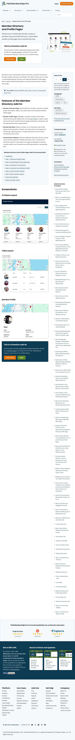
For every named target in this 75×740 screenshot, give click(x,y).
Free (32, 691)
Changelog (61, 134)
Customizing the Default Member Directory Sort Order (62, 411)
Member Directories (61, 572)
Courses (19, 698)
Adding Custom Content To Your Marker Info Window (63, 478)
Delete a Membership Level (62, 577)
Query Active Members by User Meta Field (63, 519)
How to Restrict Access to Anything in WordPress (63, 225)
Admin (57, 96)
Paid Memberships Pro (19, 2)
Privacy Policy (64, 708)
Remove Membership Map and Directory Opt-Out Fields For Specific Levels (63, 333)
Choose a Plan (66, 4)
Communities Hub (61, 524)
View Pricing (10, 59)
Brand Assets (64, 696)
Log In (56, 4)
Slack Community (51, 706)
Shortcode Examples (11, 177)
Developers (49, 701)
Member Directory (61, 113)
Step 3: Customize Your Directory (15, 165)
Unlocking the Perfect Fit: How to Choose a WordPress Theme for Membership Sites (62, 217)
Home (3, 21)
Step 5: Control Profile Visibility (15, 171)
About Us (63, 691)
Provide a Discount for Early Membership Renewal (35, 663)
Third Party (34, 706)
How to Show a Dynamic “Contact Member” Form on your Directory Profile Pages (63, 439)
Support (48, 691)
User (65, 102)
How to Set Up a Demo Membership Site (62, 297)
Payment (34, 703)
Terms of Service (65, 710)
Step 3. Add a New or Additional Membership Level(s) (62, 530)
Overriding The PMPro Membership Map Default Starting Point (63, 353)
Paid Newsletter (22, 703)
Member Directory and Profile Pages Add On (62, 592)
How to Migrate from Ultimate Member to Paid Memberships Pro (62, 207)
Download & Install (52, 696)
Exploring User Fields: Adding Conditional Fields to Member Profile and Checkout (63, 363)
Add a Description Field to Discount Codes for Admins (50, 663)
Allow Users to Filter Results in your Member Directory (63, 371)
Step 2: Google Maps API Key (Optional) (17, 162)
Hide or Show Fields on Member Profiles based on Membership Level (63, 511)
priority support (17, 52)
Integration (34, 701)
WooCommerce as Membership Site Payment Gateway (63, 566)
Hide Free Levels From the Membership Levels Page (65, 663)
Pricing (57, 10)
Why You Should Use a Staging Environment (62, 504)
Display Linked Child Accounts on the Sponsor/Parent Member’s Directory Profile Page (63, 428)
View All (33, 708)
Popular (58, 102)
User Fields (33, 119)
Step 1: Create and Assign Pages (15, 159)
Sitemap (62, 705)
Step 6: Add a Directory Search (14, 174)
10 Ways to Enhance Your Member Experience (63, 256)
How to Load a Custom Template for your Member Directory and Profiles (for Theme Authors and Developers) (63, 487)
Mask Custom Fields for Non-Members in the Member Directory (62, 312)
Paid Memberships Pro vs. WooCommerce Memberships (63, 281)
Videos (19, 708)
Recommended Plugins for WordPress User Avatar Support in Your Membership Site (63, 449)
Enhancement (59, 99)
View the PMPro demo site (23, 90)
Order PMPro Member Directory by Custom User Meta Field (63, 191)
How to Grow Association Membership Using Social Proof (63, 497)
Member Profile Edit (61, 541)
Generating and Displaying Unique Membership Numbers (63, 304)
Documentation (31, 10)
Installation (8, 156)
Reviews (4, 700)
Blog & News (21, 693)
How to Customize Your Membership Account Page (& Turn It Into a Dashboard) (63, 264)
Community (45, 10)
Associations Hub (61, 536)
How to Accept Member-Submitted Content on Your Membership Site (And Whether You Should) (63, 248)
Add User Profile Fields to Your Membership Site (62, 320)
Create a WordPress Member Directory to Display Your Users (61, 273)
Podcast (19, 706)
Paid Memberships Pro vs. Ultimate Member (63, 326)
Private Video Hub (61, 597)
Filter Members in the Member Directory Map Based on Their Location (62, 386)
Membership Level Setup (63, 549)
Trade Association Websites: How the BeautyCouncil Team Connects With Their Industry (61, 460)
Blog (47, 703)
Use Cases (17, 10)
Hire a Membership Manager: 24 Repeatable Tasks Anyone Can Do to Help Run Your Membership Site (63, 343)
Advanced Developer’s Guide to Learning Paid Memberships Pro (62, 378)
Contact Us (49, 708)
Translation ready (61, 145)
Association (59, 110)
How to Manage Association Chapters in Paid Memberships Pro (63, 238)
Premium (34, 693)
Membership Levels (61, 553)
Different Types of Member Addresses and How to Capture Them (63, 470)
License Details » (15, 669)
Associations (21, 691)
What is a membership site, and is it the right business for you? (63, 199)
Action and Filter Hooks (12, 180)
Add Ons (8, 21)
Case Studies (6, 703)
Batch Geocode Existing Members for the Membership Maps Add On (63, 403)
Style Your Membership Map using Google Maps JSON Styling (62, 419)
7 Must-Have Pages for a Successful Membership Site (63, 231)
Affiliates (63, 698)
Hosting (48, 698)
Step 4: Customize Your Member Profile (17, 168)
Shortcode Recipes (61, 586)
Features (5, 10)
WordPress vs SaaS (8, 710)
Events (62, 693)
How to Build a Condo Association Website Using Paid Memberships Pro (63, 395)
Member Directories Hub (63, 601)
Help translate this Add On (61, 175)
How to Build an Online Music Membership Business (62, 290)
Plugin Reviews (18, 631)
